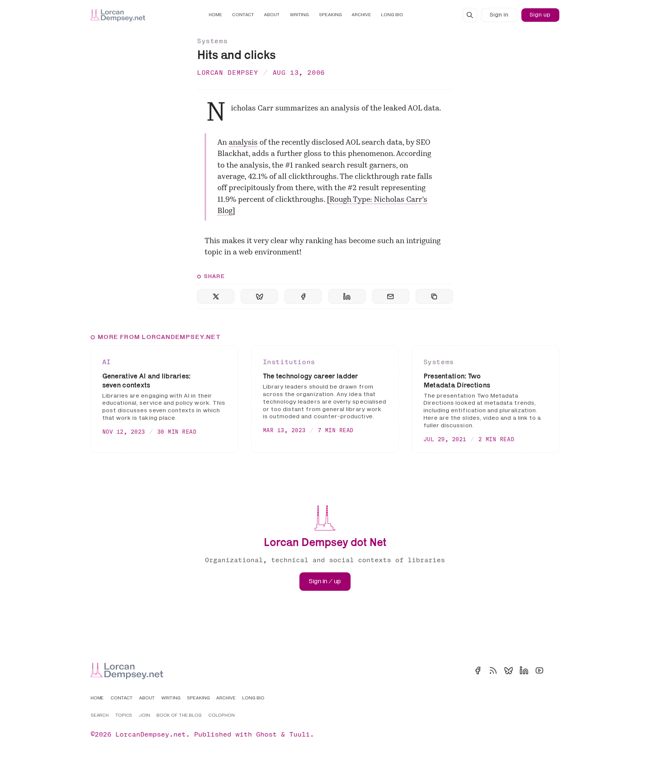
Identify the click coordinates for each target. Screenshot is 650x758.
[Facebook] (477, 670)
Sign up (540, 15)
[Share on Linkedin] (347, 296)
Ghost (266, 734)
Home (215, 15)
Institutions (289, 362)
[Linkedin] (524, 670)
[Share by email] (390, 296)
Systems (212, 41)
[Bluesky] (508, 670)
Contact (243, 15)
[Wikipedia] (554, 670)
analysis (243, 143)
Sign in (499, 15)
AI (106, 362)
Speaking (330, 15)
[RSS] (493, 670)
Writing (299, 15)
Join (144, 716)
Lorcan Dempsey (227, 72)
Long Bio (392, 15)
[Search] (470, 15)
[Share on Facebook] (303, 296)
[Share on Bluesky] (259, 296)
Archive (361, 15)
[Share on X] (215, 296)
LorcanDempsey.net (150, 734)
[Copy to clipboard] (434, 296)
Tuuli (299, 734)
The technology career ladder (310, 376)
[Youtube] (539, 670)
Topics (123, 716)
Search (100, 716)
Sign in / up (325, 581)
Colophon (221, 716)
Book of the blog (179, 716)
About (272, 15)
